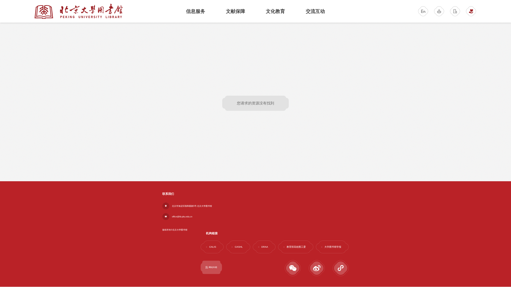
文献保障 (235, 11)
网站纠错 (213, 267)
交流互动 (315, 11)
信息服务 (195, 11)
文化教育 (275, 11)
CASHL (239, 247)
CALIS (212, 247)
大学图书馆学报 (332, 247)
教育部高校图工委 (296, 247)
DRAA (264, 247)
